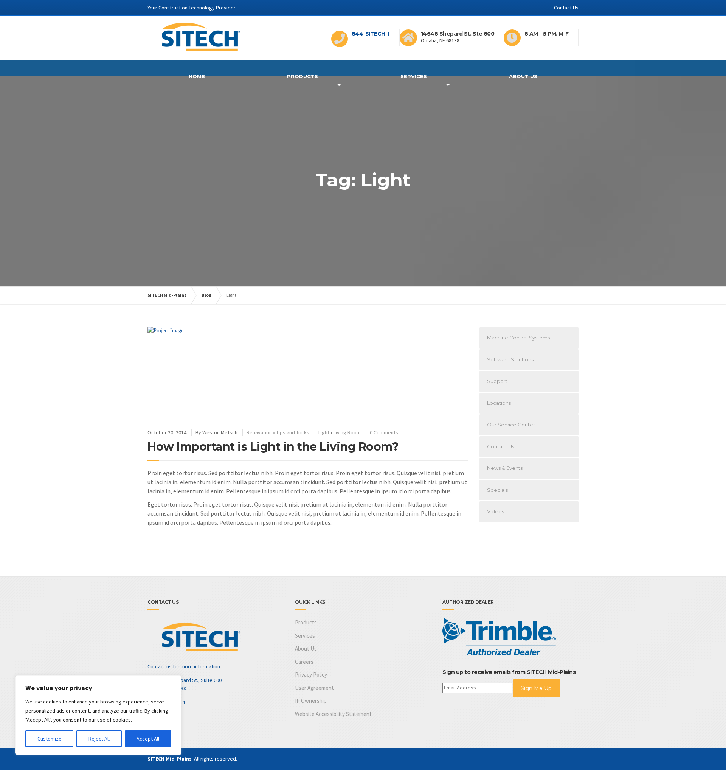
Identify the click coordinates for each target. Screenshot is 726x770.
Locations (499, 403)
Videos (495, 511)
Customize (49, 738)
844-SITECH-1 (370, 33)
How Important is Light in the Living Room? (273, 447)
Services (305, 635)
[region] (98, 715)
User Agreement (314, 687)
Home (197, 76)
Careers (304, 661)
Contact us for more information (183, 666)
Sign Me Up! (537, 688)
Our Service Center (511, 424)
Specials (497, 490)
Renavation (259, 432)
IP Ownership (311, 700)
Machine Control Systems (518, 338)
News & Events (505, 468)
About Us (306, 648)
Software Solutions (510, 359)
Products (302, 76)
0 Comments (384, 432)
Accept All (148, 738)
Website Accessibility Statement (333, 713)
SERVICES (413, 76)
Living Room (347, 432)
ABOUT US (523, 76)
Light (323, 432)
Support (497, 381)
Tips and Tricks (292, 432)
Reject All (99, 738)
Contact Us (566, 7)
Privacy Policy (311, 674)
